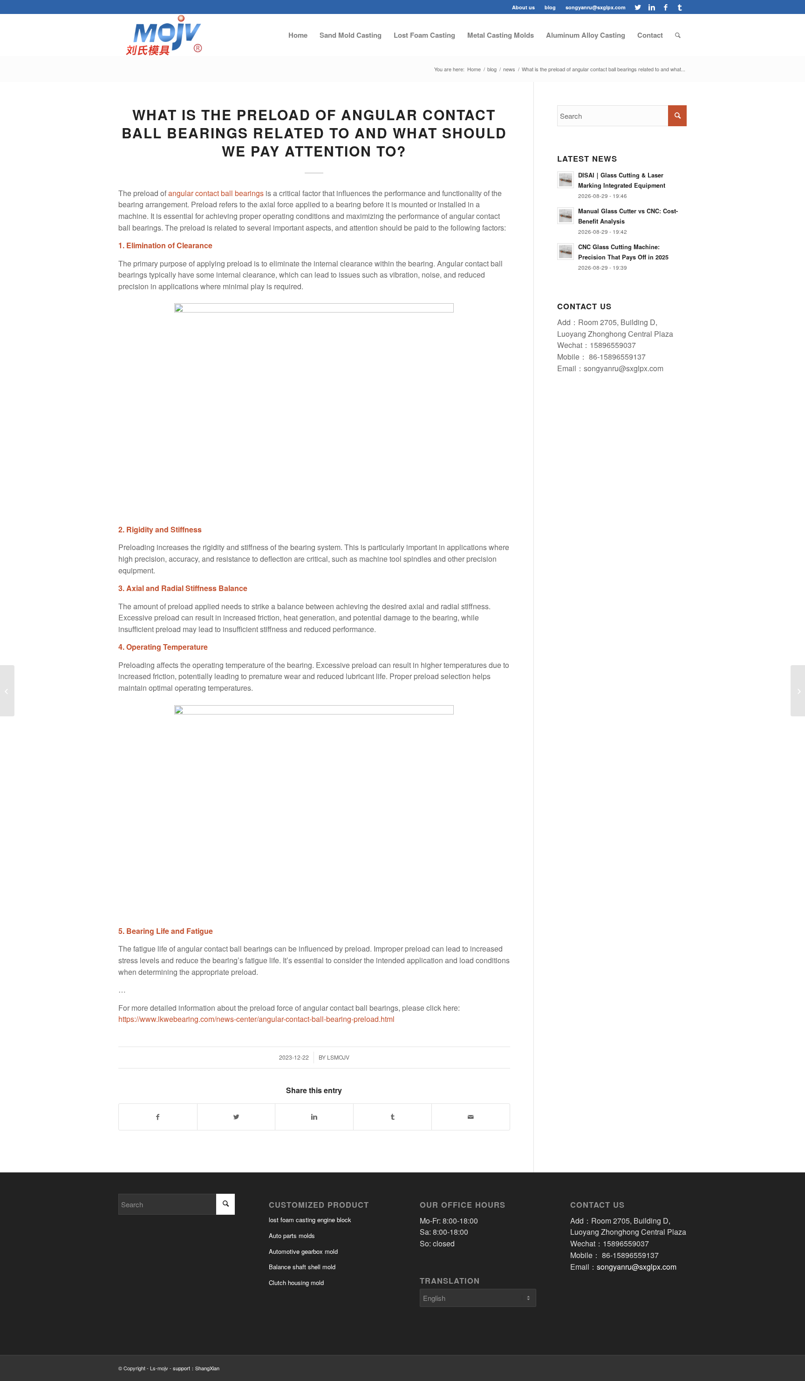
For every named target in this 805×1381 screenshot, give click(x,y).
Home (474, 69)
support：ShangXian (196, 1368)
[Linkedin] (651, 7)
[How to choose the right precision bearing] (7, 690)
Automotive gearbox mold (303, 1251)
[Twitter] (637, 7)
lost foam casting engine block (310, 1219)
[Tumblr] (680, 7)
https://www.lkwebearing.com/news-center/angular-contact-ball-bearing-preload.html (256, 1019)
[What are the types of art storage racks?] (798, 690)
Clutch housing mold (296, 1282)
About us (523, 7)
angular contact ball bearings (216, 193)
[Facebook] (665, 7)
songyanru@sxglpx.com (596, 7)
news (509, 69)
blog (550, 7)
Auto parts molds (292, 1235)
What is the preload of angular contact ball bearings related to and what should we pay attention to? (314, 132)
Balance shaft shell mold (302, 1266)
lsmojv (338, 1057)
